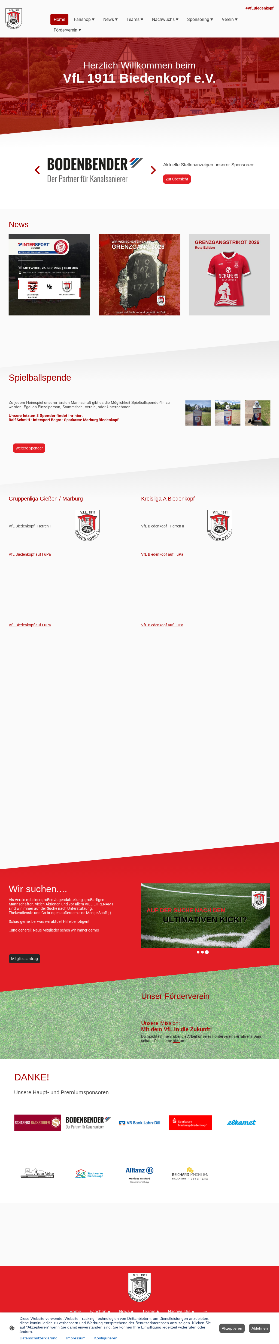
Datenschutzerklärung (38, 1338)
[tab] (198, 952)
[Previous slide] (37, 169)
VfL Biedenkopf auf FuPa (30, 554)
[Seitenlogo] (13, 18)
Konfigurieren (105, 1338)
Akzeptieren (232, 1328)
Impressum (76, 1338)
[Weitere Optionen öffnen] (205, 1312)
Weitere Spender (29, 448)
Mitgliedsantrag (24, 959)
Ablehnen (259, 1328)
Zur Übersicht (177, 179)
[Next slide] (152, 169)
